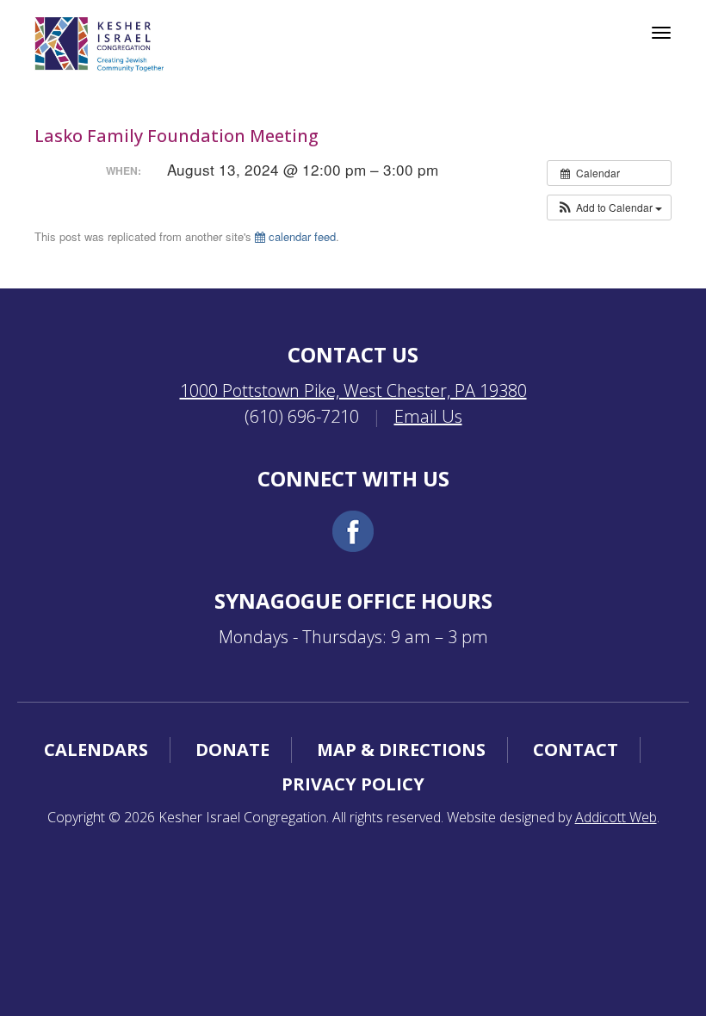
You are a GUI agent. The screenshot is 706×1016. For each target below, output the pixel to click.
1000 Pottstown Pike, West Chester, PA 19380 (353, 390)
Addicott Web (616, 817)
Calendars (96, 749)
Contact (575, 749)
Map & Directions (401, 749)
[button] (609, 207)
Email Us (428, 416)
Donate (232, 749)
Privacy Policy (353, 784)
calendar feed (300, 236)
